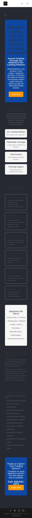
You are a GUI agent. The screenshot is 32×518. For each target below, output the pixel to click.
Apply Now (16, 94)
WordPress (16, 515)
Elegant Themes (16, 513)
